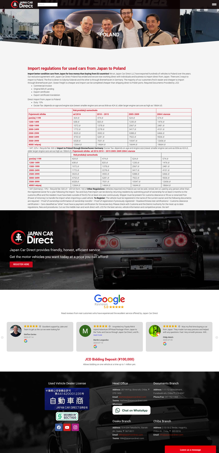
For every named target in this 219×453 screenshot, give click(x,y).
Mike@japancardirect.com (131, 435)
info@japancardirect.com (171, 435)
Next (216, 337)
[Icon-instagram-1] (75, 427)
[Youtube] (67, 427)
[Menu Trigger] (214, 4)
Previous (2, 337)
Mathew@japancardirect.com (132, 397)
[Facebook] (59, 427)
